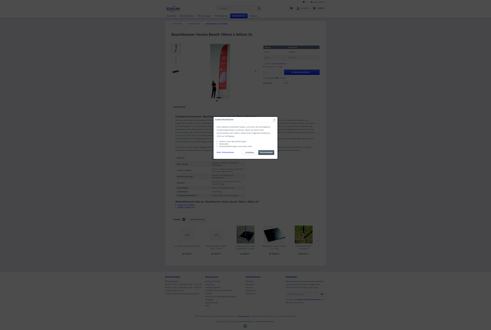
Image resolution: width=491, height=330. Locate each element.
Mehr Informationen (225, 152)
